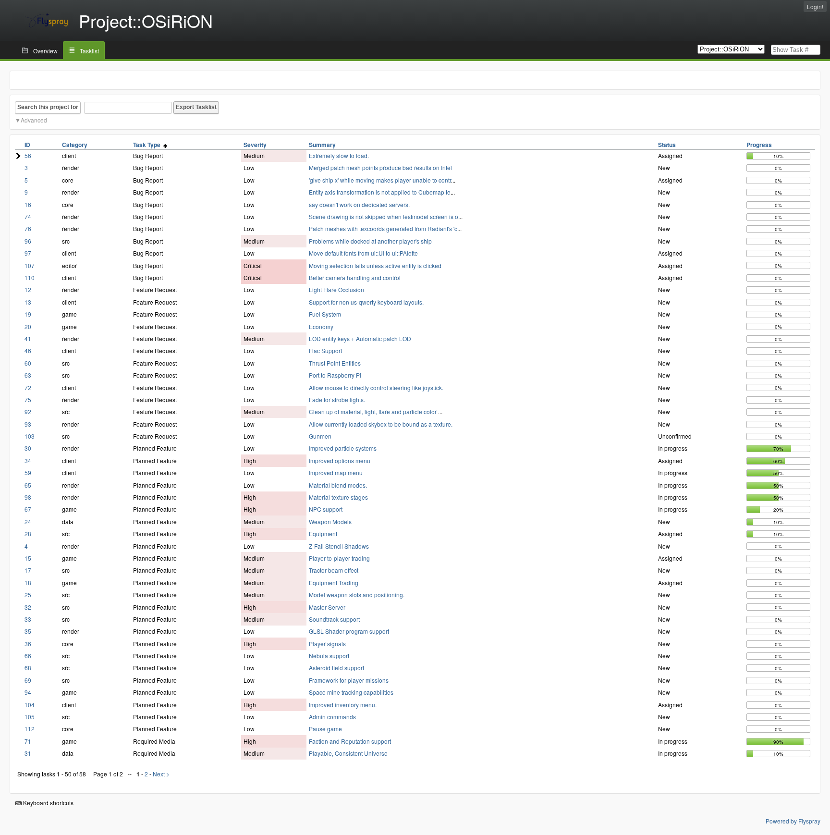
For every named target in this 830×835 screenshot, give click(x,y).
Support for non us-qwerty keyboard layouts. (366, 302)
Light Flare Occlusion (336, 289)
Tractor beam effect (333, 570)
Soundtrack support (334, 619)
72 (27, 387)
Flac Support (325, 350)
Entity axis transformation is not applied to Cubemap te (380, 192)
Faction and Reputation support (350, 741)
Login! (815, 6)
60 (27, 363)
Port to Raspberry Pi (335, 375)
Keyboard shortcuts (47, 802)
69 (27, 680)
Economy (321, 326)
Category (74, 144)
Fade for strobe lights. (337, 399)
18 (27, 582)
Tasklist (89, 51)
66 (27, 655)
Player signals (327, 643)
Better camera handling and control (355, 277)
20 (27, 326)
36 (27, 643)
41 (27, 338)
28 (27, 533)
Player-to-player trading (339, 558)
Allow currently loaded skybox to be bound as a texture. (380, 424)
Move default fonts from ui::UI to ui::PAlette (363, 253)
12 (27, 289)
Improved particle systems (343, 448)
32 (27, 607)
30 (27, 448)
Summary (322, 144)
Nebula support (329, 655)
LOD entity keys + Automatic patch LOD (360, 338)
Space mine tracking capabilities (351, 692)
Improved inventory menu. (343, 704)
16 (27, 204)
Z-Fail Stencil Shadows (339, 546)
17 (27, 570)
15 (27, 558)
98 (27, 497)
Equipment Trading (333, 582)
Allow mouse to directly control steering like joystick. (376, 387)
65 (27, 485)
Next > (161, 774)
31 (27, 753)
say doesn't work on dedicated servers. (359, 204)
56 (27, 155)
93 (27, 424)
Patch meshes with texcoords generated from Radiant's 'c (383, 228)
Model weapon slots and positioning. (356, 594)
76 (27, 228)
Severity (255, 144)
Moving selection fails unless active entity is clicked (375, 265)
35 (27, 631)
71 (27, 741)
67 (27, 509)
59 (27, 472)
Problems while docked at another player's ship (370, 241)
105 (29, 716)
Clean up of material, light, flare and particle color (373, 411)
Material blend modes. (338, 485)
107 (29, 265)
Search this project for (47, 107)
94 (27, 692)
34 (27, 460)
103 (29, 436)
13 (27, 302)
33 (27, 619)
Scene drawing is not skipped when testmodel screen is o (383, 216)
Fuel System (325, 314)
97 (27, 253)
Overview (45, 51)
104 (29, 704)
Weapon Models (330, 521)
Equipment (323, 533)
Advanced (34, 120)
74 (27, 216)
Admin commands (332, 716)
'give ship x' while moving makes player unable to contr (380, 180)
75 (27, 399)
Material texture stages (338, 497)
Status (667, 144)
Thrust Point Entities (335, 363)
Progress (759, 144)
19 (27, 314)
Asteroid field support (336, 667)
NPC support (325, 509)
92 (27, 411)
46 (27, 350)
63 (27, 375)
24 (27, 521)
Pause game (325, 728)
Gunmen (320, 436)
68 (27, 667)
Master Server (327, 607)
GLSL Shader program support (349, 631)
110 (29, 277)
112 (29, 728)
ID (27, 144)
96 (27, 241)
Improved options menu (339, 460)
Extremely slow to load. (339, 155)
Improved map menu (336, 472)
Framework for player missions (349, 680)
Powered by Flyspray (793, 821)
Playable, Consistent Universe (348, 753)
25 (27, 594)
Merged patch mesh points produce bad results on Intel (380, 167)
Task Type (148, 144)
